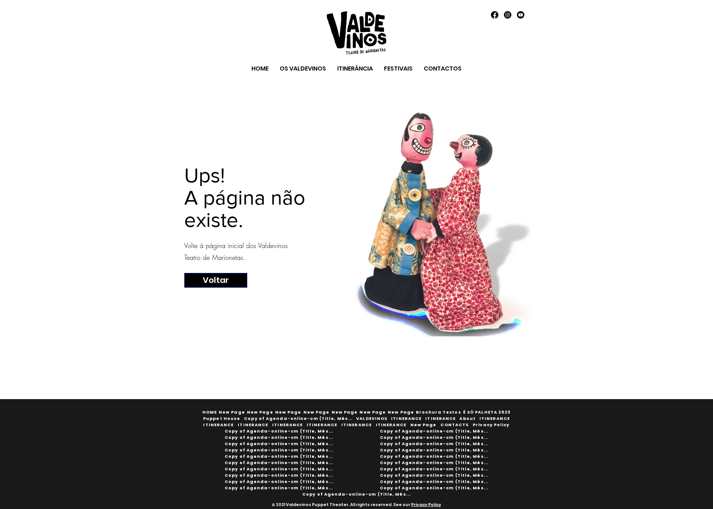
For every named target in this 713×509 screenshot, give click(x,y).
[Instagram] (507, 15)
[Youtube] (520, 15)
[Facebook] (494, 15)
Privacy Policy (426, 505)
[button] (438, 412)
